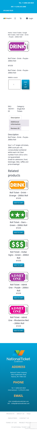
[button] (25, 44)
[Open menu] (15, 18)
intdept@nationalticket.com (20, 403)
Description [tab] (15, 118)
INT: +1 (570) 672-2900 (18, 7)
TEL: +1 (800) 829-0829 (26, 3)
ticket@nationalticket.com (20, 401)
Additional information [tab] (15, 123)
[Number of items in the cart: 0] (21, 18)
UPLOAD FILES (8, 10)
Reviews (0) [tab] (15, 128)
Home (10, 33)
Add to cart (25, 84)
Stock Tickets (17, 33)
